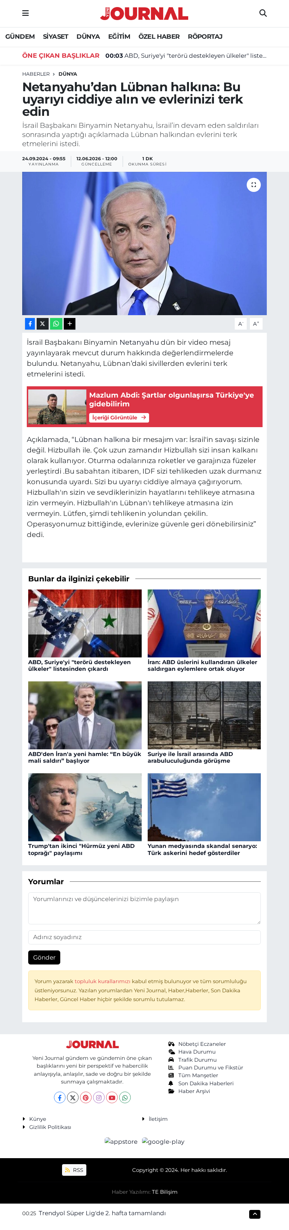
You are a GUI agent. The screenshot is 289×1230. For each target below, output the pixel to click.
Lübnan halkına (102, 439)
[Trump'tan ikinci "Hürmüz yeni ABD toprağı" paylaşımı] (85, 806)
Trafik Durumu (197, 1060)
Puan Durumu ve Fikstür (210, 1067)
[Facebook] (60, 1097)
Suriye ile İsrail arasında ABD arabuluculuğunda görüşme (190, 757)
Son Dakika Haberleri (206, 1083)
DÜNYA (88, 36)
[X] (73, 1097)
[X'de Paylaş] (43, 324)
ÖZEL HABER (159, 36)
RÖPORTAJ (205, 36)
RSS (77, 1170)
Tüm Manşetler (198, 1075)
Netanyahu (139, 342)
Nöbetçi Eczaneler (202, 1044)
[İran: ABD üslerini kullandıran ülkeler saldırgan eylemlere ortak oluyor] (204, 622)
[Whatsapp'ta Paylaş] (56, 324)
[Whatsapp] (125, 1097)
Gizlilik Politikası (50, 1127)
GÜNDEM (20, 36)
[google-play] (163, 1141)
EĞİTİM (119, 36)
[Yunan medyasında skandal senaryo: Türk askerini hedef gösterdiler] (204, 806)
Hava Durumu (197, 1052)
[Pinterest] (86, 1097)
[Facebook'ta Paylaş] (30, 324)
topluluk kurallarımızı (103, 981)
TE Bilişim (165, 1192)
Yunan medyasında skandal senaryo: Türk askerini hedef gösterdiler (202, 849)
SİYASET (55, 36)
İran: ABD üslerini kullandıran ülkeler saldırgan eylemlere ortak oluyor (202, 665)
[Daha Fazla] (69, 324)
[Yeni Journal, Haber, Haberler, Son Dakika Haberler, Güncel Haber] (144, 12)
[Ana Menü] (25, 13)
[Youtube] (112, 1097)
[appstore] (122, 1141)
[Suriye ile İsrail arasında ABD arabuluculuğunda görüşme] (204, 714)
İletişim (158, 1119)
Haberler (36, 74)
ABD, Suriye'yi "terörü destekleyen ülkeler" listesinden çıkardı (186, 55)
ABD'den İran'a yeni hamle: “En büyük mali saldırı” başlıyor (84, 757)
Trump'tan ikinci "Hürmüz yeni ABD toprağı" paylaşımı (81, 849)
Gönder (44, 957)
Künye (37, 1119)
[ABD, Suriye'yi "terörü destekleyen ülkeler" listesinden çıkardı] (85, 622)
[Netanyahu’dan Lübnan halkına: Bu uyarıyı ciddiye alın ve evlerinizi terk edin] (144, 243)
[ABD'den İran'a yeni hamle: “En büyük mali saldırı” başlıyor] (85, 714)
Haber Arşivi (194, 1091)
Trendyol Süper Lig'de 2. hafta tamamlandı (102, 1213)
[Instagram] (99, 1097)
